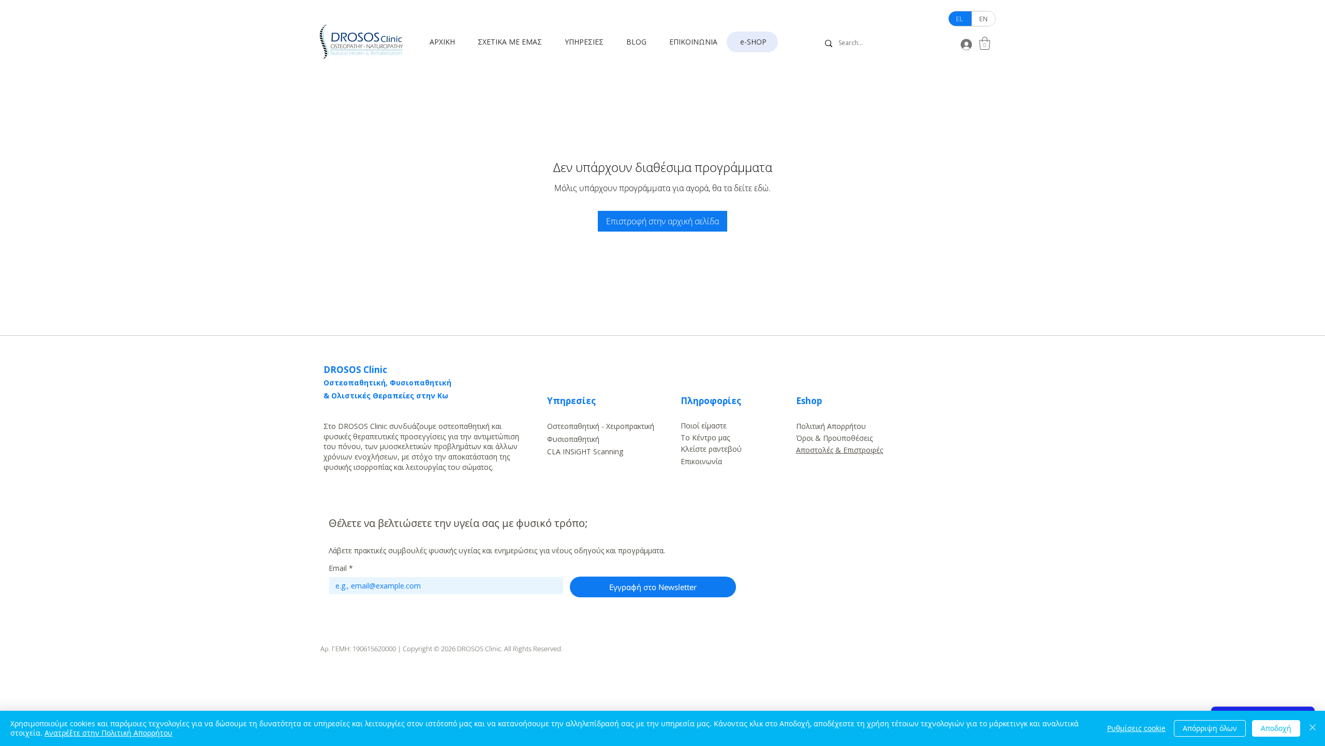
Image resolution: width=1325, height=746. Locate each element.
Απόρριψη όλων (1210, 728)
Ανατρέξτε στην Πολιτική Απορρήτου (108, 733)
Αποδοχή (1276, 728)
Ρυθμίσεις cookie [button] (1136, 728)
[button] (513, 42)
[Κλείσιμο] (1312, 728)
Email (341, 568)
